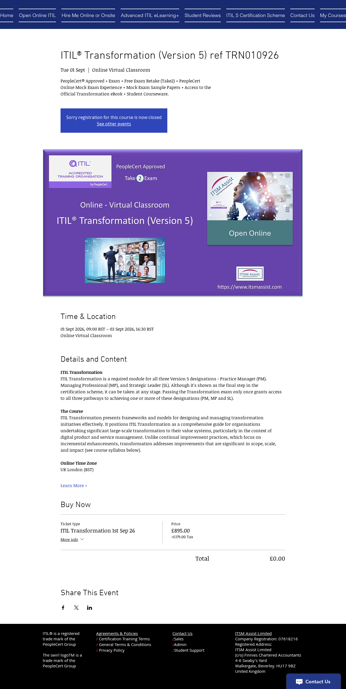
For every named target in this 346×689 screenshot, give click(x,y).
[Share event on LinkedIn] (89, 607)
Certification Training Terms (124, 638)
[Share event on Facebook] (63, 607)
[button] (37, 15)
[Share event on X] (76, 607)
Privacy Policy (112, 650)
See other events (114, 124)
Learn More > (74, 485)
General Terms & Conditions (125, 644)
